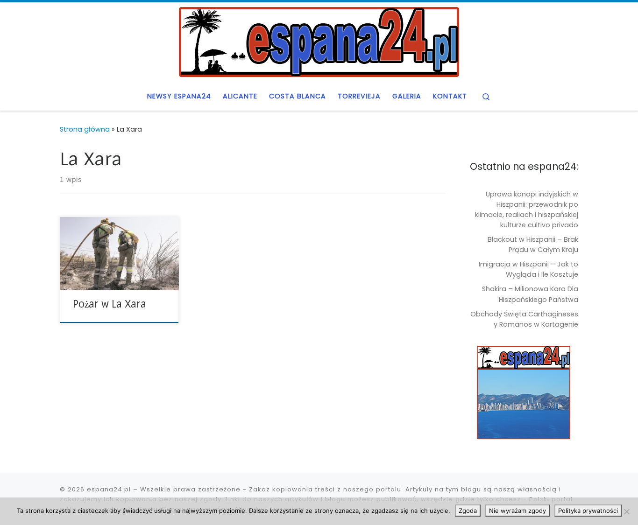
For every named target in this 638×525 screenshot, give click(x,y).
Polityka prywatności (588, 510)
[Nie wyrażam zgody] (626, 511)
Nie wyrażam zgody (517, 510)
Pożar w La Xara (109, 304)
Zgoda (468, 510)
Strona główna (85, 129)
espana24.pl (109, 489)
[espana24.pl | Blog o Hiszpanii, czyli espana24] (319, 41)
